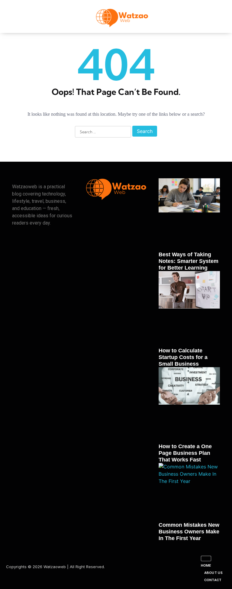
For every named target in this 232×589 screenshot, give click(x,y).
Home (206, 565)
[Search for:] (103, 132)
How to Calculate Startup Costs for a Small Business (183, 357)
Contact (213, 580)
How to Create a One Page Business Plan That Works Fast (185, 453)
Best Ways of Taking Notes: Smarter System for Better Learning (188, 261)
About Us (213, 573)
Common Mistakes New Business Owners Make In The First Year (189, 531)
